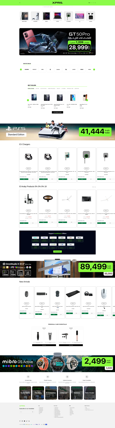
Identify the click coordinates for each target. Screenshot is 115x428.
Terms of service (72, 413)
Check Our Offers (57, 251)
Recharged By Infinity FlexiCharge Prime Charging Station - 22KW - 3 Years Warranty (86, 172)
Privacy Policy (71, 411)
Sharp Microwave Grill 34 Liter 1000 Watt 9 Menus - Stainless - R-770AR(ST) (86, 214)
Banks (23, 313)
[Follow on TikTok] (26, 421)
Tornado (28, 212)
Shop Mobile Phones (57, 112)
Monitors (77, 88)
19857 (86, 407)
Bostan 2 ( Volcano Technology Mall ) (59, 417)
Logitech (26, 305)
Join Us (71, 414)
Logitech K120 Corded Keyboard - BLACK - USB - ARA (73, 306)
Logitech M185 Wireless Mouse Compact (57, 306)
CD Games (64, 88)
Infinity (28, 170)
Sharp (86, 212)
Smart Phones (40, 411)
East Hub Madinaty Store (57, 413)
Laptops (37, 88)
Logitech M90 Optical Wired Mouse (26, 306)
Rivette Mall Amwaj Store (57, 414)
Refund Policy (71, 412)
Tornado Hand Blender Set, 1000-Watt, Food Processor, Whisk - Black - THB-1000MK (28, 214)
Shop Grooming (44, 345)
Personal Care (70, 88)
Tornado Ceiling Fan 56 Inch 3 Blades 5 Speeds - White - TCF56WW (67, 213)
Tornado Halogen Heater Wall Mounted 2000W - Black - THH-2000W (48, 213)
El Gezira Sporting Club (57, 411)
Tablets (58, 88)
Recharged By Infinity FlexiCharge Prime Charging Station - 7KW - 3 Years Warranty (105, 172)
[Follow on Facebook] (20, 421)
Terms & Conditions (72, 407)
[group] (57, 130)
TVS (39, 413)
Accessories (40, 412)
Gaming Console (41, 407)
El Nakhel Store (56, 407)
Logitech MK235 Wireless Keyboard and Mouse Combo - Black (42, 307)
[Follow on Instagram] (22, 421)
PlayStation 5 (43, 88)
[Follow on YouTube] (24, 421)
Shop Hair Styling (71, 345)
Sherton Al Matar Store (57, 412)
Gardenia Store (56, 408)
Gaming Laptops (41, 408)
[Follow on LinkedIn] (29, 421)
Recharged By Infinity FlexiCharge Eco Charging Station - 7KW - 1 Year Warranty (67, 172)
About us (71, 408)
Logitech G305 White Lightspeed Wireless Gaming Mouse (104, 307)
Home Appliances (51, 88)
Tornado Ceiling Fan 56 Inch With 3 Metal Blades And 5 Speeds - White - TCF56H (106, 214)
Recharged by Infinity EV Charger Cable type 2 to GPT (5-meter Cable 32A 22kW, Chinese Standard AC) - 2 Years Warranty (48, 172)
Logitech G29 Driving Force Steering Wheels (88, 306)
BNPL (30, 313)
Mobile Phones (31, 88)
